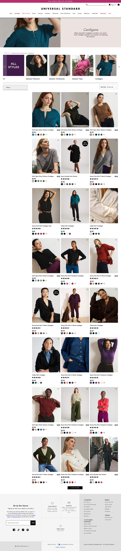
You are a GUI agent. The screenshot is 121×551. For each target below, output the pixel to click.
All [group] (4, 79)
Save (109, 13)
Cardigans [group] (99, 79)
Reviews (86, 516)
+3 (75, 283)
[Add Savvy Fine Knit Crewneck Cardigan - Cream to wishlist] (87, 439)
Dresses (40, 13)
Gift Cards (108, 507)
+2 (75, 184)
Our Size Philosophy (90, 504)
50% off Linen (26, 13)
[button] (119, 67)
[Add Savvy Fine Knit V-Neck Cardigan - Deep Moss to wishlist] (58, 439)
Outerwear (103, 13)
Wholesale (87, 514)
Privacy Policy (52, 544)
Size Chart (108, 519)
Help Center (87, 524)
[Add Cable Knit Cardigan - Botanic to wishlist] (87, 190)
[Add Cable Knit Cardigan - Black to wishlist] (58, 339)
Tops (74, 13)
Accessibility (88, 533)
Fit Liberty (87, 507)
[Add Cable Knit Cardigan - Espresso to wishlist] (116, 290)
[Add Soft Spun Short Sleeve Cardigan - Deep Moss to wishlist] (87, 94)
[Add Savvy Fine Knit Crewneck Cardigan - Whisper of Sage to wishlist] (87, 389)
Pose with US (109, 502)
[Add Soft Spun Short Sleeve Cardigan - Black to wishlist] (58, 240)
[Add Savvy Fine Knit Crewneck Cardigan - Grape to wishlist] (116, 339)
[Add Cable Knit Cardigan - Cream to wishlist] (116, 190)
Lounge (80, 13)
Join (33, 523)
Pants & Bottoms (65, 13)
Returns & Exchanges (90, 526)
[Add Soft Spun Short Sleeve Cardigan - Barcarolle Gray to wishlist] (58, 141)
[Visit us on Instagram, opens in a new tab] (23, 530)
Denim (34, 13)
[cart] (118, 4)
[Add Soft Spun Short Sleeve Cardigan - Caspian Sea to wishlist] (58, 94)
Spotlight (17, 13)
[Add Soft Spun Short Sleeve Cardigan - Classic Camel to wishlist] (116, 94)
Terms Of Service (60, 547)
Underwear (95, 13)
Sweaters (47, 13)
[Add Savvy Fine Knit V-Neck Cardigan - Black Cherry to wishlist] (87, 290)
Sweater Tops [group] (77, 79)
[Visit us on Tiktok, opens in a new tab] (18, 530)
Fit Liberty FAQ (88, 509)
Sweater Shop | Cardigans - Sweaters (22, 53)
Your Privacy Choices (67, 544)
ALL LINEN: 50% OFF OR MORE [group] (60, 1)
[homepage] (60, 9)
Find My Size (108, 517)
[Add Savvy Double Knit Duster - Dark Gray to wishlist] (116, 439)
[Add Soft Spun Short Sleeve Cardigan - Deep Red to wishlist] (58, 389)
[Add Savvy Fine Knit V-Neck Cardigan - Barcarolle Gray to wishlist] (116, 141)
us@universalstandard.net (69, 507)
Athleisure (87, 13)
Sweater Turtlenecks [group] (57, 79)
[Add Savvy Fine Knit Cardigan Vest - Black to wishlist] (58, 190)
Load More (75, 488)
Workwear (55, 13)
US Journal (87, 511)
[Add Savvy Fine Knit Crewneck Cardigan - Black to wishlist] (87, 240)
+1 (46, 134)
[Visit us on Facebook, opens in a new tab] (14, 530)
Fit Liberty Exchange (90, 531)
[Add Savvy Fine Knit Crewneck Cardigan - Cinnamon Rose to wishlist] (116, 389)
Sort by (107, 87)
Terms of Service (17, 517)
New (11, 13)
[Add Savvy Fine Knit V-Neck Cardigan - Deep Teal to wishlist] (87, 339)
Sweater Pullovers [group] (33, 79)
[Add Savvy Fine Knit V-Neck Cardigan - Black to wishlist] (58, 290)
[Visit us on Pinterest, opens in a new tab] (27, 530)
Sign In (113, 4)
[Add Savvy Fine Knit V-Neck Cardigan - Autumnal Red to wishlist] (116, 240)
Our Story (87, 502)
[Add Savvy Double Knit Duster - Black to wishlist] (87, 141)
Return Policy (88, 528)
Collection (7, 53)
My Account (108, 504)
